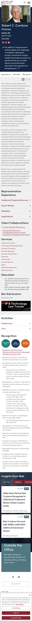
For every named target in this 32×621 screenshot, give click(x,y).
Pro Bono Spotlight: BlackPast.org (14, 227)
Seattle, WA (6, 33)
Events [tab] (18, 482)
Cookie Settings (16, 608)
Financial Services (7, 262)
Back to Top (16, 584)
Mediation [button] (16, 211)
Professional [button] (16, 324)
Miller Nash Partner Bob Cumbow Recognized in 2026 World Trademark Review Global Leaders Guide (14, 499)
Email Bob (5, 39)
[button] (29, 3)
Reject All (16, 613)
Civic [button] (16, 329)
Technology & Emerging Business (12, 246)
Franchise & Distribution (9, 254)
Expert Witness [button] (16, 206)
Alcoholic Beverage (7, 251)
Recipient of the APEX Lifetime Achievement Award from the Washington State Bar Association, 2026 (16, 352)
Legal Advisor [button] (16, 217)
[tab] (7, 482)
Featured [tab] (7, 482)
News (26, 488)
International (5, 259)
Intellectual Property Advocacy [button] (16, 200)
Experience (5, 74)
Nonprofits (4, 256)
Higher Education (7, 270)
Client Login (4, 591)
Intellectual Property (8, 243)
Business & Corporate (8, 248)
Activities (16, 74)
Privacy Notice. (20, 604)
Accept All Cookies (16, 617)
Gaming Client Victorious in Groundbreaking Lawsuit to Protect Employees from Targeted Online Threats (16, 233)
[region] (16, 607)
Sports (3, 265)
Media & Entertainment (9, 267)
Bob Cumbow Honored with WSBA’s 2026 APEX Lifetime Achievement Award (14, 526)
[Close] (30, 595)
